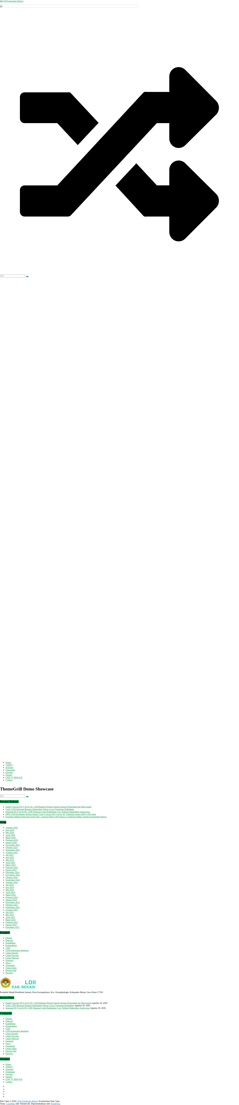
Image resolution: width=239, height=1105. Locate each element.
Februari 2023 (12, 922)
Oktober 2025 (12, 847)
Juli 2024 (10, 885)
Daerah (9, 775)
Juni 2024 (10, 887)
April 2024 (10, 892)
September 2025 (13, 850)
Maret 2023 (11, 920)
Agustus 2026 (12, 827)
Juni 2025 (10, 857)
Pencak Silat (11, 970)
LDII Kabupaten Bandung (17, 950)
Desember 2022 (12, 927)
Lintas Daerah (12, 953)
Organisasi (10, 770)
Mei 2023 (10, 915)
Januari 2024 (11, 900)
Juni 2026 (10, 830)
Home (8, 762)
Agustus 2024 (12, 882)
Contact (9, 780)
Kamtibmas (10, 943)
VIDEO (9, 765)
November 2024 (13, 875)
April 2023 (10, 917)
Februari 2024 (12, 897)
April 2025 (10, 862)
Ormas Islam (11, 968)
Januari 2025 (11, 870)
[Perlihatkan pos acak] (119, 273)
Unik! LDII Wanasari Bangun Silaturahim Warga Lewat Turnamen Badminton (40, 809)
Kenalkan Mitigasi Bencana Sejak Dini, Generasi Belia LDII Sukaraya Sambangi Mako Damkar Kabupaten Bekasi (56, 817)
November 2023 (13, 902)
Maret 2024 (11, 895)
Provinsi (9, 772)
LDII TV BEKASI (14, 777)
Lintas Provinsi (12, 955)
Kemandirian (11, 945)
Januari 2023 (11, 925)
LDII (8, 948)
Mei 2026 (10, 832)
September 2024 (13, 880)
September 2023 (13, 907)
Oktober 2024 (12, 877)
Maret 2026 (11, 837)
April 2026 (10, 835)
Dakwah (9, 940)
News (8, 963)
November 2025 (13, 845)
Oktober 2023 (12, 905)
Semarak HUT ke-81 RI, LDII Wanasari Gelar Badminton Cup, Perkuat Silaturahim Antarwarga (48, 812)
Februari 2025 (12, 867)
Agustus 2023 (12, 910)
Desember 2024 (12, 872)
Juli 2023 (10, 912)
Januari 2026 (11, 842)
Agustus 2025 (12, 852)
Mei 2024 (10, 890)
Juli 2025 (10, 855)
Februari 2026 (12, 840)
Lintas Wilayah (12, 958)
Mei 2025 (10, 860)
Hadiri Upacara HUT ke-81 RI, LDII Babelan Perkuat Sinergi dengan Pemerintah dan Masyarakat (48, 807)
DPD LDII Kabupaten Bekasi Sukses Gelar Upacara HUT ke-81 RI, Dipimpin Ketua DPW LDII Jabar (51, 814)
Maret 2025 (11, 865)
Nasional (9, 767)
